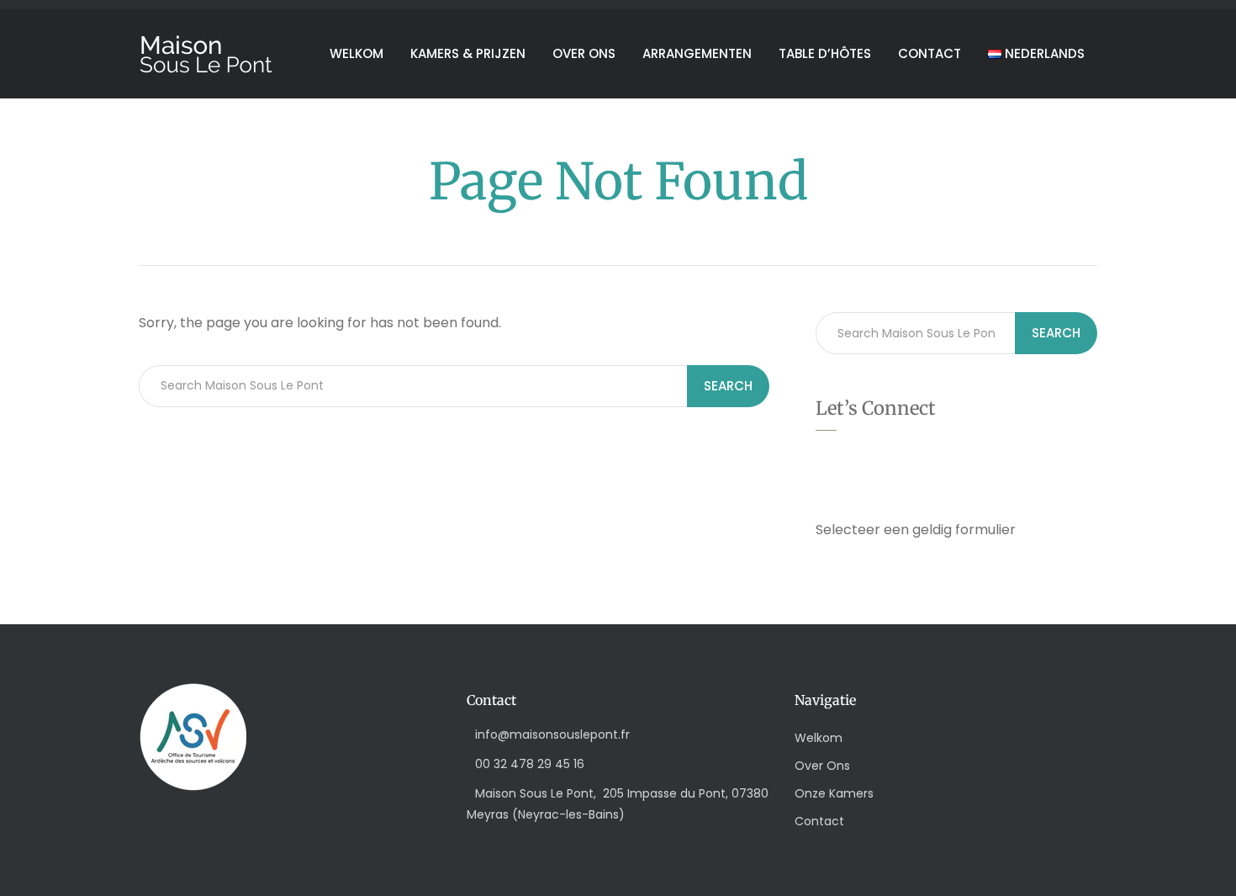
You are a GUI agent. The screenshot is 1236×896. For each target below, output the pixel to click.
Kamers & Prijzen (468, 53)
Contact (929, 53)
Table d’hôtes (825, 53)
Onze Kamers (834, 793)
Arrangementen (697, 53)
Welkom (356, 53)
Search (728, 386)
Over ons (583, 53)
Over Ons (822, 765)
